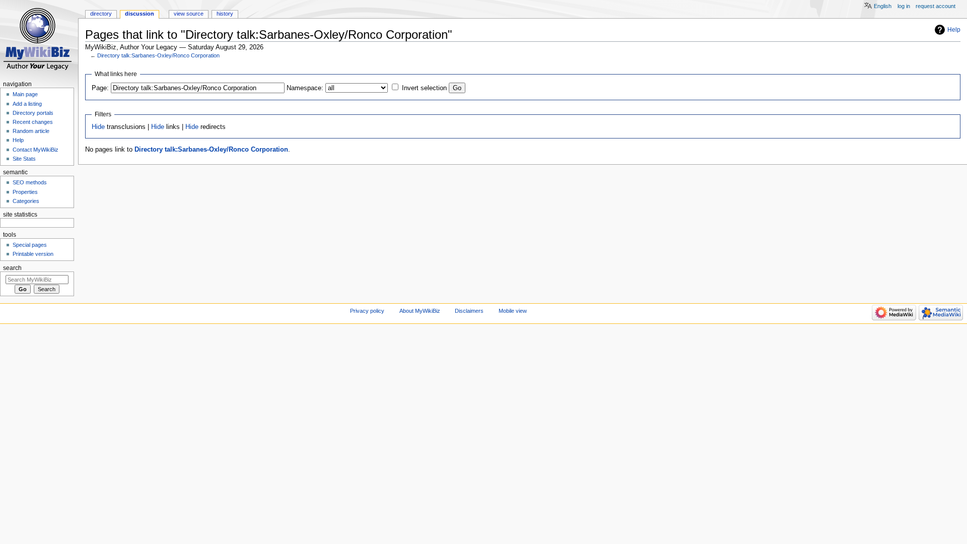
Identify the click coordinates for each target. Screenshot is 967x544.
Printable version (33, 254)
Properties (25, 192)
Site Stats (24, 159)
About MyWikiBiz (419, 311)
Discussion (139, 14)
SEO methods (30, 182)
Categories (26, 201)
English (882, 6)
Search (12, 268)
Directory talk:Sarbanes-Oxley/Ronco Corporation (158, 55)
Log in (903, 6)
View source (188, 14)
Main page (25, 94)
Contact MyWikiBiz (35, 150)
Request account (935, 6)
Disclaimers (469, 311)
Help (953, 29)
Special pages (30, 245)
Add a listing (27, 104)
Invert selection (424, 88)
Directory (101, 14)
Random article (31, 131)
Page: (100, 88)
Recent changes (33, 122)
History (225, 14)
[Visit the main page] (39, 39)
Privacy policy (367, 311)
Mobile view (513, 311)
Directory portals (33, 113)
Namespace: (305, 88)
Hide (98, 126)
